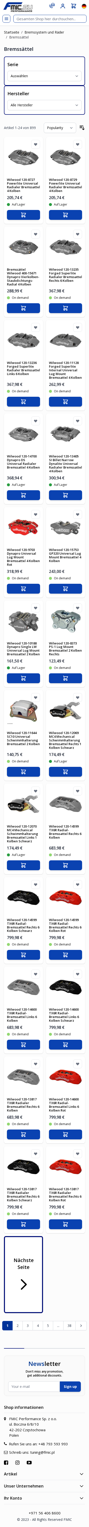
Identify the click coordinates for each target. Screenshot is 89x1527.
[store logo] (18, 7)
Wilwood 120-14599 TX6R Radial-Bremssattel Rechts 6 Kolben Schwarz (23, 925)
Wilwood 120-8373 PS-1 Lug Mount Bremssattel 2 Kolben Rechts (65, 649)
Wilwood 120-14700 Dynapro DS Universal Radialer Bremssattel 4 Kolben (23, 462)
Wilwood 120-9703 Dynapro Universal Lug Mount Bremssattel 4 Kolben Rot (23, 557)
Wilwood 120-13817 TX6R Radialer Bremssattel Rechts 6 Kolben (23, 1104)
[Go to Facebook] (6, 1462)
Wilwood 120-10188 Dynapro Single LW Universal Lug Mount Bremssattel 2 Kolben (23, 649)
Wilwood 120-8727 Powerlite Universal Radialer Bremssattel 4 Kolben (23, 185)
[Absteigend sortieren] (82, 128)
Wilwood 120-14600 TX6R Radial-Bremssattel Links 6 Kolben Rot (64, 1104)
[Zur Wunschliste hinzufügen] (35, 144)
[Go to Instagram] (18, 1462)
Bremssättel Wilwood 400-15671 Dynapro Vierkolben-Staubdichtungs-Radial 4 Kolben (23, 276)
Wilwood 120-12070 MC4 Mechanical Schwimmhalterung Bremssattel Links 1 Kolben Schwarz (22, 833)
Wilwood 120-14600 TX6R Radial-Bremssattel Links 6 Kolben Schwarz (64, 1015)
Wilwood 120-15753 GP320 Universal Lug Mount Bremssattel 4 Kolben (65, 555)
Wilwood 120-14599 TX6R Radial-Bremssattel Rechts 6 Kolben (65, 832)
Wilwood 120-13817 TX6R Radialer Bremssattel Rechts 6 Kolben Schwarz (23, 1194)
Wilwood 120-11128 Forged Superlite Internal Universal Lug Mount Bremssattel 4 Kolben (65, 370)
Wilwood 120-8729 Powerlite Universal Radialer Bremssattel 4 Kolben (65, 185)
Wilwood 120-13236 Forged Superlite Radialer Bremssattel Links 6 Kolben (23, 368)
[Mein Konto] (63, 6)
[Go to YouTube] (30, 1462)
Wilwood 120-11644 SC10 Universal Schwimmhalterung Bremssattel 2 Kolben (23, 738)
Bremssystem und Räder (44, 32)
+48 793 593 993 (53, 1443)
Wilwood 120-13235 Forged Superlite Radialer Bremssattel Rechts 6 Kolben (65, 275)
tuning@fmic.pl (42, 1452)
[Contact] (52, 5)
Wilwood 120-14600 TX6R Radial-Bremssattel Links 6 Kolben (22, 1015)
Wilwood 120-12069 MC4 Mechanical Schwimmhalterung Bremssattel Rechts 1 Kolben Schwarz (65, 740)
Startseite (11, 32)
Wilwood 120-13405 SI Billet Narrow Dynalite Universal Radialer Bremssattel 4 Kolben (65, 463)
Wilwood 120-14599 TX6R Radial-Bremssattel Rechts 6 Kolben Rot (65, 925)
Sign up (70, 1386)
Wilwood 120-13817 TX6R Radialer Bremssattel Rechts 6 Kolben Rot (65, 1194)
